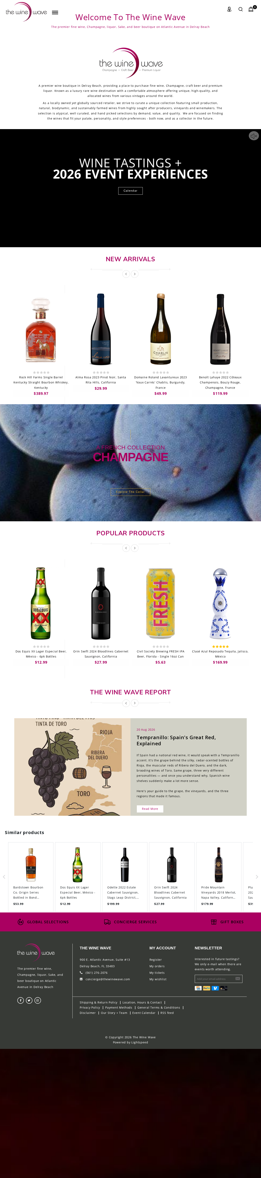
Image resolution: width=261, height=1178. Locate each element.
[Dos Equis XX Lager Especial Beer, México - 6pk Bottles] (41, 603)
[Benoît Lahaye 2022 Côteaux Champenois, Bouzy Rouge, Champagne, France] (220, 329)
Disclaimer (88, 1013)
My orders (157, 966)
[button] (4, 876)
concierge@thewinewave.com (108, 979)
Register (155, 960)
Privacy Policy (90, 1007)
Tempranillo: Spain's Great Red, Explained (176, 740)
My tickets (157, 973)
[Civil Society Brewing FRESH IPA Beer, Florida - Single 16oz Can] (160, 603)
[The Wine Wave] (26, 12)
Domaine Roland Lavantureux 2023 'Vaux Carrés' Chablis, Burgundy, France (160, 382)
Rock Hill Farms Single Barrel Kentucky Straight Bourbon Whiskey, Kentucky (41, 382)
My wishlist (158, 979)
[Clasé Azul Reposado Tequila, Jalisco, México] (220, 603)
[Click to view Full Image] (68, 763)
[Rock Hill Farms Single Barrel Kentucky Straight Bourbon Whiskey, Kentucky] (41, 329)
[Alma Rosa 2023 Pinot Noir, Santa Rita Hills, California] (101, 329)
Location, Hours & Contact (142, 1002)
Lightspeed (139, 1042)
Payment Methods (118, 1007)
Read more (150, 809)
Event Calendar (143, 1013)
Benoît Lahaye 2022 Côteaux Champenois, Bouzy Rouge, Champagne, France (220, 382)
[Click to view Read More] (77, 763)
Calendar (130, 190)
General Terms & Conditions (158, 1007)
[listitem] (30, 877)
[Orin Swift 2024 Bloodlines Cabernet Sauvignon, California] (101, 603)
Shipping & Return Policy (98, 1002)
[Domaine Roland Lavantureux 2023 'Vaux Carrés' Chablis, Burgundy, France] (160, 329)
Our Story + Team (114, 1013)
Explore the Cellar (130, 491)
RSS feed (167, 1013)
